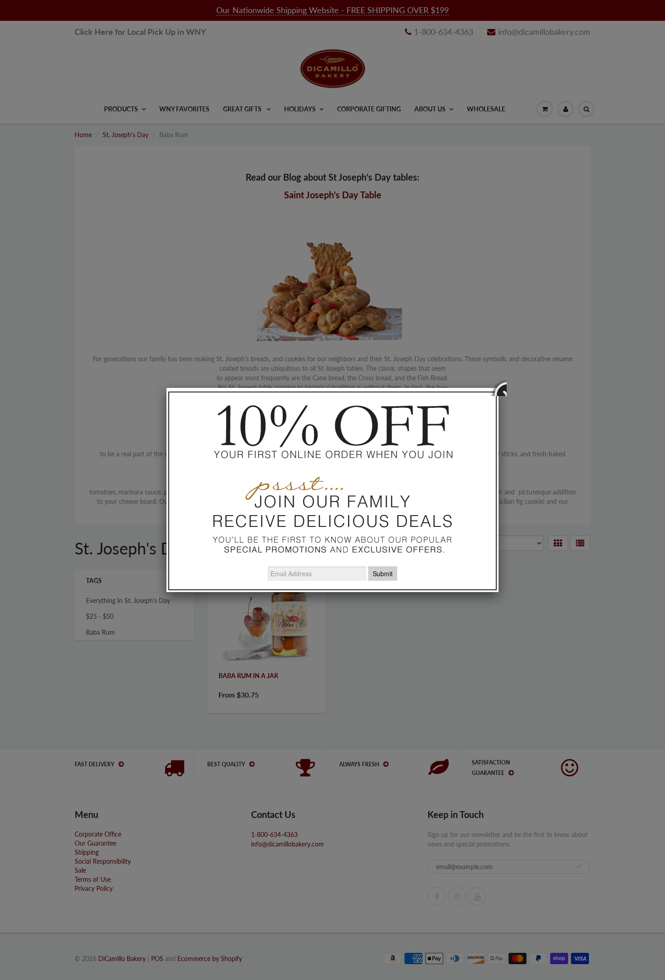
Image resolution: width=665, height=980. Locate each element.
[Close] (498, 388)
